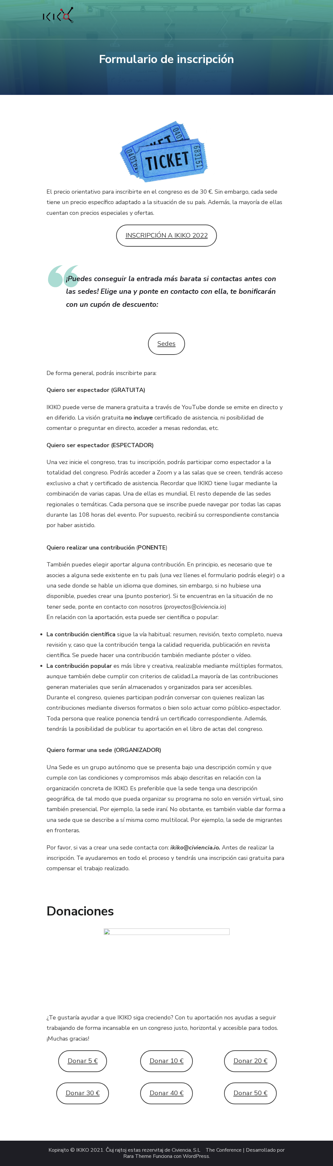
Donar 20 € (250, 1060)
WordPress (196, 1156)
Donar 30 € (83, 1093)
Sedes (166, 343)
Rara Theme (137, 1156)
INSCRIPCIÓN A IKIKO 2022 (167, 235)
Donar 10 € (167, 1060)
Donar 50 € (250, 1093)
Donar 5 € (83, 1060)
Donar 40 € (167, 1093)
